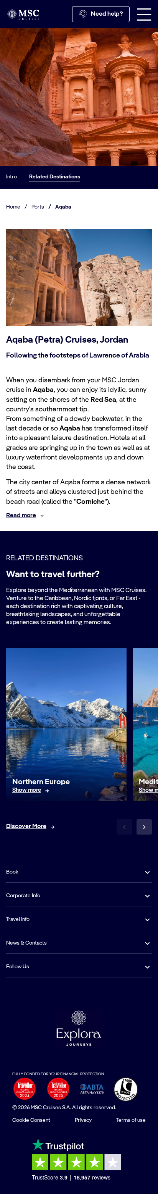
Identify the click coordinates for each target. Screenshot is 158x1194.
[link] (26, 790)
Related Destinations (54, 177)
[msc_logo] (22, 14)
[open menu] (144, 14)
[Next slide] (144, 827)
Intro (11, 177)
